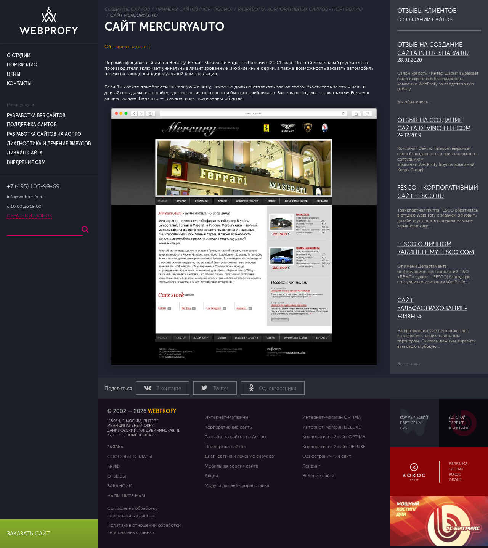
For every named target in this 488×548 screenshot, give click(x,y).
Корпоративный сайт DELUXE (334, 446)
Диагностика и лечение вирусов (49, 143)
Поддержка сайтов (31, 124)
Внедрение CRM (26, 162)
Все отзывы (408, 364)
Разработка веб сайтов (36, 115)
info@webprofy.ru (25, 196)
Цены (13, 74)
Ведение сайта (318, 475)
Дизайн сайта (25, 153)
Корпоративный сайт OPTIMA (334, 436)
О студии (18, 55)
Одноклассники (277, 388)
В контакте (168, 388)
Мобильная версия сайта (231, 466)
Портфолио (22, 65)
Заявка (115, 447)
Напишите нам (126, 495)
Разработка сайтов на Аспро (44, 134)
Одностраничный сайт (326, 456)
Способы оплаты (129, 456)
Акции (211, 475)
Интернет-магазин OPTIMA (331, 417)
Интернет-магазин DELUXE (331, 427)
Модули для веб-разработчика (237, 485)
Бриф (113, 466)
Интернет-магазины (226, 417)
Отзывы (116, 476)
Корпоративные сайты (229, 427)
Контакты (19, 83)
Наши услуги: (21, 104)
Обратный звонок (29, 215)
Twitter (220, 388)
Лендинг (311, 466)
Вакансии (119, 486)
